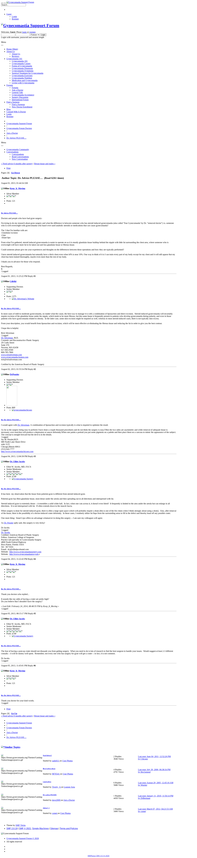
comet (55, 813)
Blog (8, 109)
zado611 (56, 761)
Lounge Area (69, 787)
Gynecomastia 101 (20, 61)
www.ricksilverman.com (11, 355)
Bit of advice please (49, 768)
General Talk (17, 92)
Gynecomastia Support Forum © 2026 (22, 838)
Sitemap (54, 828)
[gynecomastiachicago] (22, 410)
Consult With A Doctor (16, 112)
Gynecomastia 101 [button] (14, 59)
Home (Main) (12, 49)
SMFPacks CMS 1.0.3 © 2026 (98, 856)
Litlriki (13, 281)
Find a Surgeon (18, 104)
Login (14, 16)
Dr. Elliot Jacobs (17, 461)
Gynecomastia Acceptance (23, 95)
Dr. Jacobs (5, 532)
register (32, 32)
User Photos (67, 761)
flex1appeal (145, 772)
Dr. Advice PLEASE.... (9, 213)
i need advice (47, 781)
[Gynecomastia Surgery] (22, 479)
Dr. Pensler (8, 523)
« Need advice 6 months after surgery (17, 164)
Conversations (18, 154)
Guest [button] (8, 14)
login (24, 32)
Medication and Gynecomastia (25, 80)
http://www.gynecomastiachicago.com (17, 451)
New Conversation (20, 159)
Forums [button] (9, 85)
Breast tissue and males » (44, 164)
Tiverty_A (56, 787)
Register (15, 19)
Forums (15, 87)
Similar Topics (12, 747)
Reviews (15, 56)
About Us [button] (10, 51)
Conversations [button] (12, 152)
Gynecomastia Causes (21, 63)
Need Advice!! (47, 755)
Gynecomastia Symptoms (22, 71)
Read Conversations (20, 157)
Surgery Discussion (20, 97)
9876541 (56, 774)
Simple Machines (40, 828)
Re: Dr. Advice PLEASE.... (11, 309)
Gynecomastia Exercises (22, 75)
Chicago (144, 759)
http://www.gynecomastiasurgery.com (25, 552)
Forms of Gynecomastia (22, 66)
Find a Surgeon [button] (12, 102)
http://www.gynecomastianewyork (23, 554)
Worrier (144, 785)
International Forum (20, 100)
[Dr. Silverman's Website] (23, 299)
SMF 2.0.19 (11, 828)
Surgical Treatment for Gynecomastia (27, 73)
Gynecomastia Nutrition (22, 78)
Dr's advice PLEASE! (50, 795)
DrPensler (14, 374)
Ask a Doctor (17, 90)
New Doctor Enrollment (22, 107)
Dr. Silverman (7, 338)
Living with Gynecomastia (23, 83)
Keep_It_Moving (17, 188)
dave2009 (56, 800)
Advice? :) (46, 808)
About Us (16, 54)
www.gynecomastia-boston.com (14, 357)
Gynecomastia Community (17, 149)
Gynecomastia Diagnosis (22, 68)
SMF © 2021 (25, 828)
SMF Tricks (21, 825)
